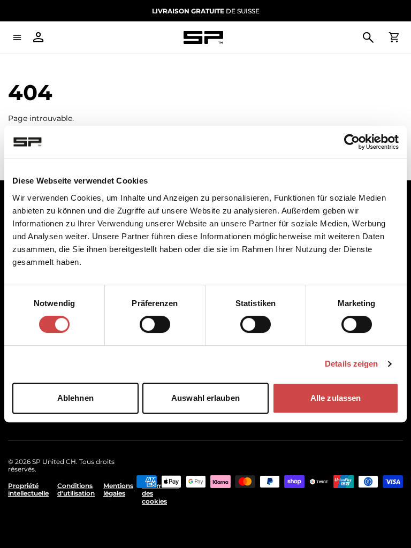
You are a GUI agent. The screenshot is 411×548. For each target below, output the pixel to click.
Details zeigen (351, 363)
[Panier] (394, 37)
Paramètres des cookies (160, 493)
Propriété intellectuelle (28, 489)
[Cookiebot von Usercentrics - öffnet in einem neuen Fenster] (352, 142)
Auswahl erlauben (205, 397)
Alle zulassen (335, 397)
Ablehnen (75, 397)
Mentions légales (118, 489)
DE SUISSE (206, 11)
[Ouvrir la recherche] (368, 37)
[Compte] (38, 37)
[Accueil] (203, 38)
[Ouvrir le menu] (17, 37)
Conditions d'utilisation (76, 489)
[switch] (155, 324)
